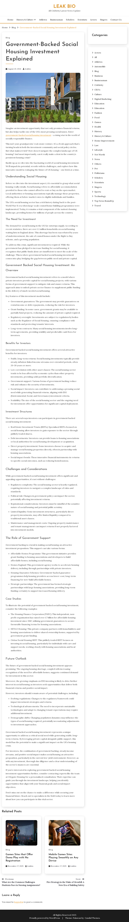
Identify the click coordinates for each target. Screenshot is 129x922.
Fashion (98, 113)
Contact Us (116, 19)
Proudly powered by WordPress (44, 918)
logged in (18, 902)
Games (97, 122)
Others (97, 164)
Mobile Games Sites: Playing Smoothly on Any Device (63, 857)
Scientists (82, 19)
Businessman (56, 19)
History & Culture (25, 19)
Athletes (43, 19)
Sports (97, 191)
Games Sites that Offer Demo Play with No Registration (19, 857)
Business (98, 76)
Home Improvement (104, 140)
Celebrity (98, 85)
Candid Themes (92, 918)
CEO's (97, 89)
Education (99, 103)
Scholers (70, 19)
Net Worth (99, 154)
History (98, 131)
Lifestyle (98, 150)
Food (97, 117)
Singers (103, 19)
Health (97, 126)
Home (10, 19)
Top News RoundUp (104, 201)
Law (96, 145)
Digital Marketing (102, 99)
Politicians (99, 173)
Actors (93, 19)
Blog (8, 38)
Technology (100, 196)
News (97, 159)
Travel (97, 205)
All (95, 57)
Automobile (99, 66)
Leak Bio (64, 6)
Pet (96, 168)
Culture (98, 94)
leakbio (28, 69)
